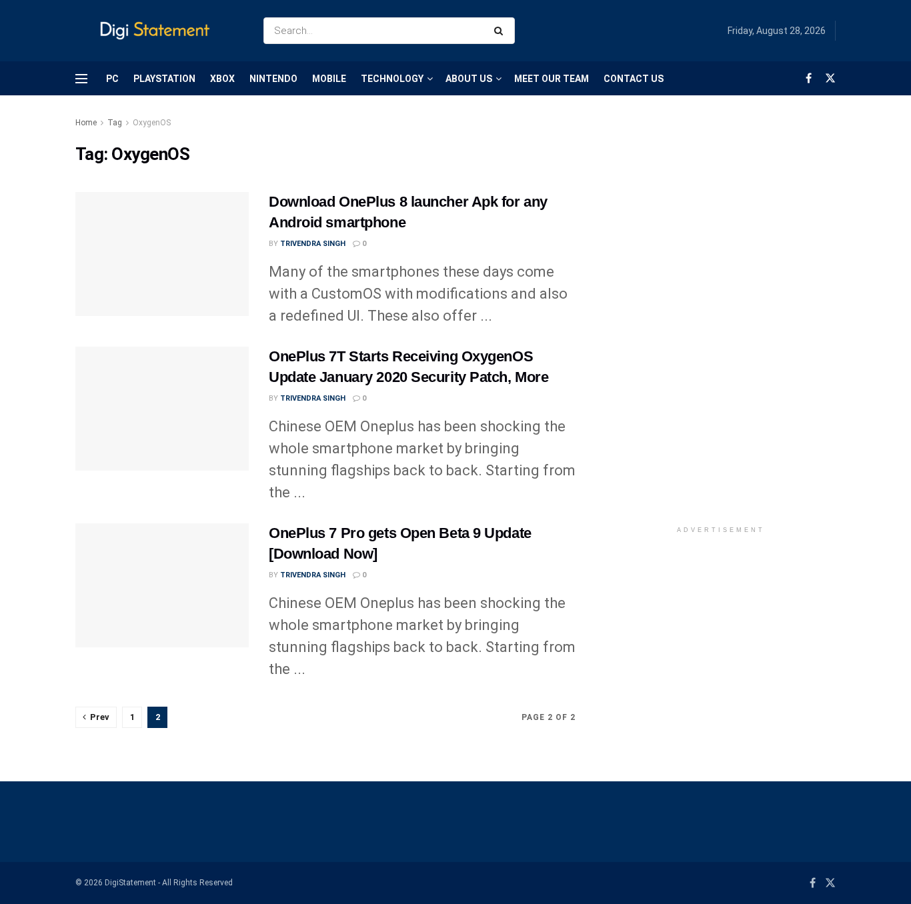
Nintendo (273, 78)
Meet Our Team (551, 78)
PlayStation (164, 78)
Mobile (329, 78)
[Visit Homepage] (157, 31)
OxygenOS (152, 122)
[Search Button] (501, 30)
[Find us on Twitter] (830, 78)
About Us (468, 78)
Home (86, 122)
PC (112, 78)
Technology (392, 78)
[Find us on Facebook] (809, 78)
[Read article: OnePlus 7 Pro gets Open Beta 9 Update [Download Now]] (162, 585)
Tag (114, 122)
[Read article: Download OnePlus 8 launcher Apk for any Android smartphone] (162, 254)
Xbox (222, 78)
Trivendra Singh (312, 243)
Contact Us (634, 78)
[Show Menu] (81, 78)
